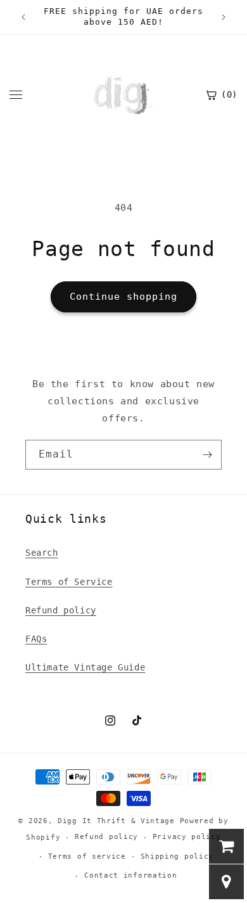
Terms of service (87, 856)
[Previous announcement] (23, 17)
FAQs (36, 639)
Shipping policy (177, 856)
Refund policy (60, 610)
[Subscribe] (207, 455)
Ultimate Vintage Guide (85, 667)
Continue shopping (123, 296)
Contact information (130, 875)
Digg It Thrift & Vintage (119, 821)
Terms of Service (69, 582)
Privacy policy (187, 837)
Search (41, 553)
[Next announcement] (224, 17)
